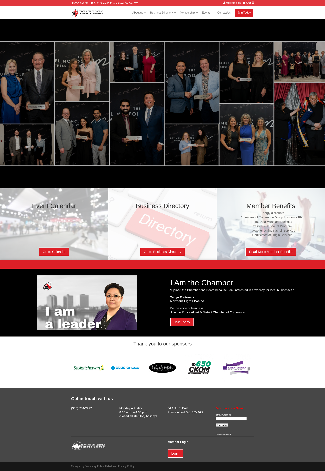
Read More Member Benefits (270, 252)
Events (206, 12)
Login (175, 453)
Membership (187, 12)
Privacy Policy (126, 466)
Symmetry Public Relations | (101, 466)
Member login (233, 2)
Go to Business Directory (162, 252)
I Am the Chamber (201, 282)
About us (137, 12)
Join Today (244, 12)
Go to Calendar (54, 252)
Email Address (224, 414)
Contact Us (224, 12)
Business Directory (161, 12)
